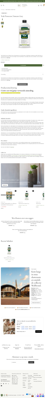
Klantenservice (25, 373)
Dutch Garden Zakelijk (24, 384)
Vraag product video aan (39, 348)
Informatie (35, 373)
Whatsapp (17, 348)
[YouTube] (1, 385)
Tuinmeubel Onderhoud (37, 381)
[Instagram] (3, 383)
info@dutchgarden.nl (28, 348)
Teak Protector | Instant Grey (23, 203)
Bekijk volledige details (21, 331)
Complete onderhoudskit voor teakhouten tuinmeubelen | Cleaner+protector (8, 204)
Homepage (3, 9)
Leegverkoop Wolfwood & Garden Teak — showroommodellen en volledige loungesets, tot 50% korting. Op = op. (22, 1)
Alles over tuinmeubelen (37, 377)
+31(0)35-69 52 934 (6, 345)
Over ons (35, 379)
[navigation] (2, 19)
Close (44, 1)
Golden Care (4, 13)
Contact (24, 375)
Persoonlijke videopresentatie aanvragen (31, 377)
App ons (17, 345)
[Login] (38, 5)
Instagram (24, 387)
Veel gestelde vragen (37, 375)
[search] (3, 5)
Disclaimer (24, 380)
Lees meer (8, 57)
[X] (8, 383)
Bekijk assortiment (1, 5)
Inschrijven (31, 362)
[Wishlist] (41, 5)
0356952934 (4, 379)
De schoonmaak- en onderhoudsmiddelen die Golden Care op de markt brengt (25, 155)
